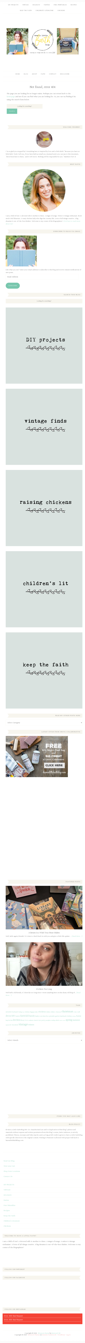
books (36, 1012)
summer (76, 1020)
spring (69, 1020)
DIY (13, 1016)
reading (53, 1020)
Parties (6, 1200)
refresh (57, 1020)
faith (22, 1016)
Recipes (7, 1210)
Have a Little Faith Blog (42, 41)
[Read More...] (77, 936)
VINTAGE (7, 1189)
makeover (30, 1020)
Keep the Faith (9, 1215)
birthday (27, 1012)
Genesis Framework (49, 1335)
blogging (32, 1012)
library (22, 1020)
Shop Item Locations (12, 1171)
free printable (50, 1016)
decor (8, 1016)
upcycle (8, 1025)
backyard (15, 1012)
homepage (11, 96)
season (61, 1020)
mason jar (37, 1020)
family (32, 1016)
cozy (75, 1012)
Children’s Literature (12, 1220)
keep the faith (9, 1020)
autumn (9, 1011)
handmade (63, 1016)
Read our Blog (9, 1160)
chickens (42, 1011)
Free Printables (9, 1205)
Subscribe (12, 285)
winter (31, 1024)
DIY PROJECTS (9, 1184)
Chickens (7, 1226)
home (78, 1016)
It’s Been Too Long (44, 989)
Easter (17, 1016)
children (48, 1012)
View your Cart (9, 1166)
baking (20, 1012)
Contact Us (8, 1176)
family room (38, 1016)
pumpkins (48, 1020)
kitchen (16, 1020)
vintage (23, 1024)
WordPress (61, 1335)
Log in (68, 1335)
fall (27, 1016)
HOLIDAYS (8, 1195)
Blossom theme (43, 1333)
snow (64, 1020)
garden (57, 1016)
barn (23, 1012)
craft (78, 1012)
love (26, 1020)
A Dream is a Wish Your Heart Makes (44, 932)
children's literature (56, 1012)
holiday (69, 1016)
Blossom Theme (33, 1335)
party (43, 1020)
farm (44, 1016)
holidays (74, 1016)
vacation (15, 1024)
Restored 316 (56, 1333)
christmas (67, 1011)
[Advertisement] (21, 813)
